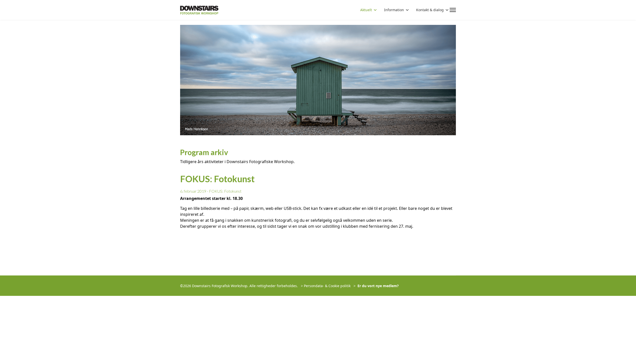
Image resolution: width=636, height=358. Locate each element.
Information (394, 9)
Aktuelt (366, 9)
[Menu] (453, 10)
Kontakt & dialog (430, 9)
